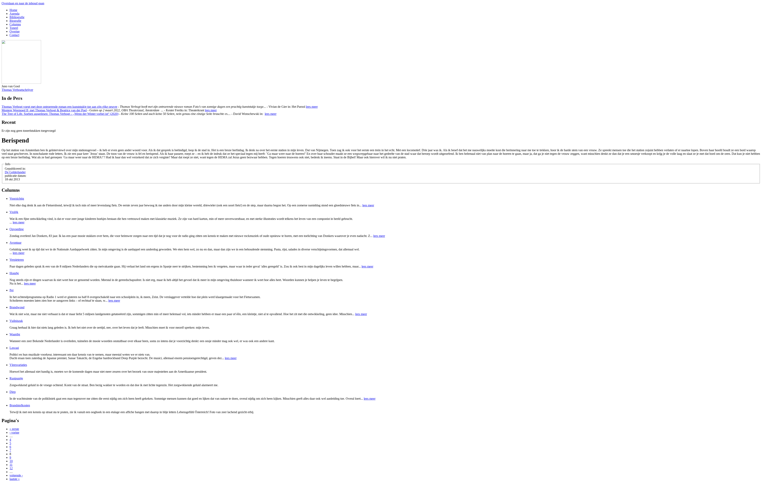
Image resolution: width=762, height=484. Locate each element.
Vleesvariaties (18, 365)
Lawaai (14, 347)
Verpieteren (17, 259)
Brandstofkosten (20, 405)
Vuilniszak (16, 320)
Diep (13, 392)
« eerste (14, 429)
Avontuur (15, 242)
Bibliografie (17, 17)
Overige (15, 31)
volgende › (16, 475)
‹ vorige (14, 432)
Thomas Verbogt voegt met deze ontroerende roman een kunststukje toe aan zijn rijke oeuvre (59, 106)
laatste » (15, 479)
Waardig (15, 334)
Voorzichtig (17, 198)
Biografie (15, 20)
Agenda (14, 13)
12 (11, 468)
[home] (21, 82)
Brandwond (17, 307)
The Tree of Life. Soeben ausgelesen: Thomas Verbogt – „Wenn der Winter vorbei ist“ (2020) (60, 113)
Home (13, 10)
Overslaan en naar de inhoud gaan (23, 3)
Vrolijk (14, 212)
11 (11, 464)
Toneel (14, 28)
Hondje (14, 273)
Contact (14, 35)
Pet (11, 290)
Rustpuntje (16, 378)
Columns (15, 24)
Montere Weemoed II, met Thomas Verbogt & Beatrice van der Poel (44, 110)
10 (11, 461)
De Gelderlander (15, 172)
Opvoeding (17, 229)
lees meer (312, 106)
